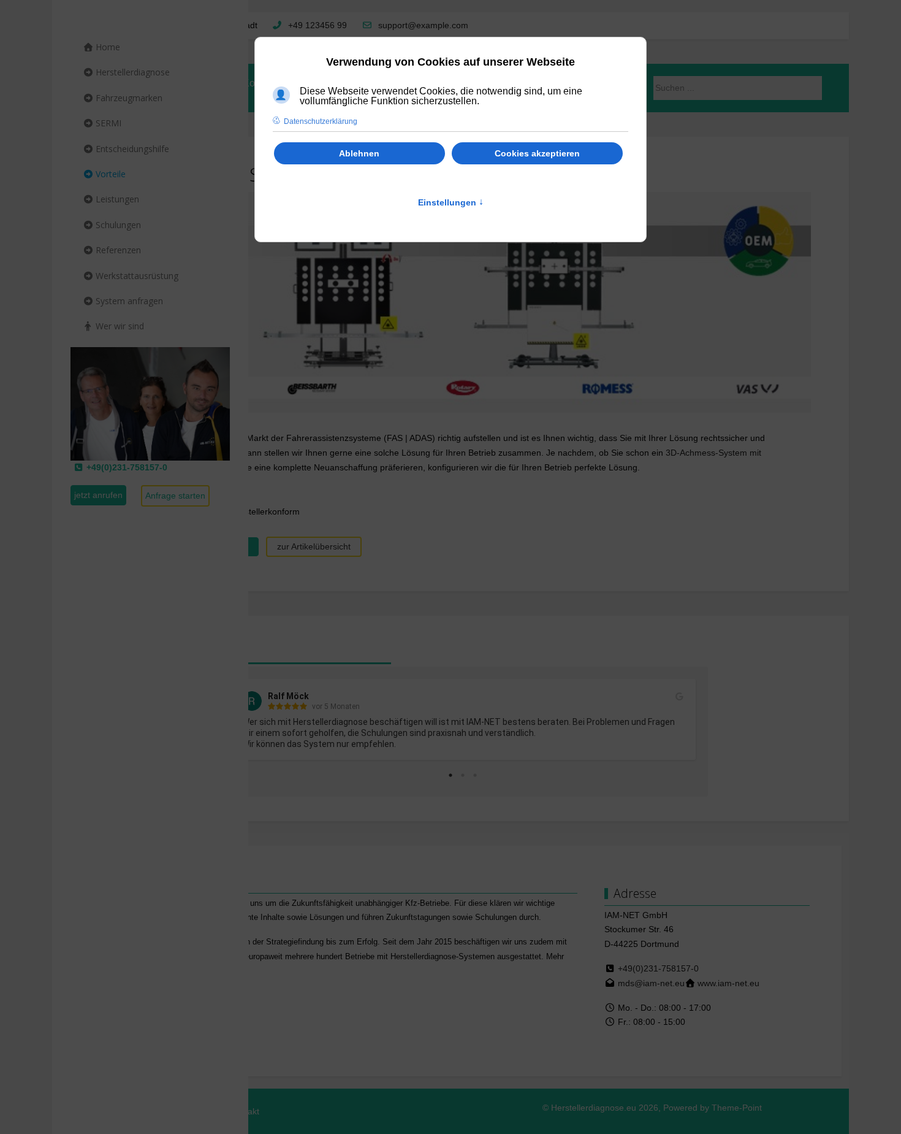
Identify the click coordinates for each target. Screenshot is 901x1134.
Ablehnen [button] (359, 153)
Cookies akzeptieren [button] (537, 153)
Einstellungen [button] (451, 202)
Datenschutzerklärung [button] (320, 121)
